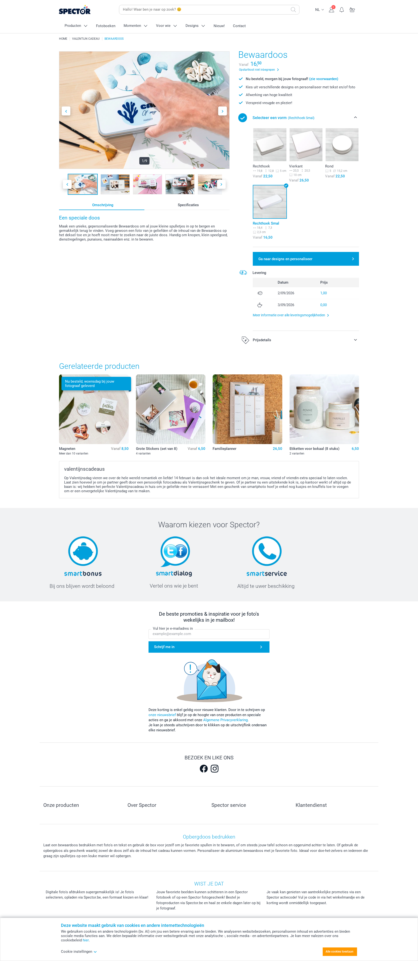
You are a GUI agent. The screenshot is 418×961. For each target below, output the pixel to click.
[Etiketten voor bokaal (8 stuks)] (324, 409)
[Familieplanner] (247, 409)
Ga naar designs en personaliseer (285, 259)
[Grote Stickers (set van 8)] (171, 409)
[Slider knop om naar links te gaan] (66, 110)
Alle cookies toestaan (339, 951)
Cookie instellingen (76, 951)
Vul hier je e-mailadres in (173, 628)
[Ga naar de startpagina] (82, 9)
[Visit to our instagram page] (214, 769)
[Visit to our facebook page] (204, 769)
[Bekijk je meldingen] (342, 9)
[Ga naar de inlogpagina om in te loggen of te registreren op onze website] (331, 9)
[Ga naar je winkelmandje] (352, 9)
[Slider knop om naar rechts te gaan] (222, 110)
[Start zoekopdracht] (293, 9)
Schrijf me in (164, 647)
